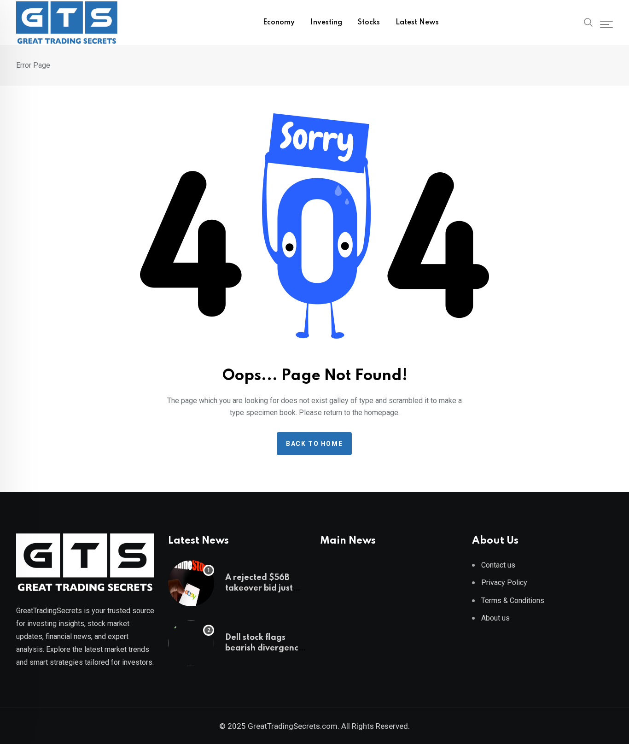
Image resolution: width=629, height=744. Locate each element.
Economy (279, 22)
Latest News (417, 22)
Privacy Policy (504, 582)
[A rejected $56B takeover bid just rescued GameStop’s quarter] (191, 583)
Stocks (369, 22)
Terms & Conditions (512, 600)
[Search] (588, 21)
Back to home (314, 443)
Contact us (498, 565)
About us (495, 618)
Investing (326, 22)
